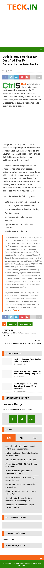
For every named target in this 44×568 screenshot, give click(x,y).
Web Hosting (25, 324)
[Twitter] (22, 419)
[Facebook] (13, 419)
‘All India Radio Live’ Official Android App (21, 460)
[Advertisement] (22, 29)
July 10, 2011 (8, 71)
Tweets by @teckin (9, 539)
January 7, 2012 (21, 364)
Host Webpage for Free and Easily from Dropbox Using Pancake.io (25, 386)
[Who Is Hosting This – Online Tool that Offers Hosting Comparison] (7, 374)
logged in (15, 410)
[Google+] (31, 419)
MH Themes (22, 565)
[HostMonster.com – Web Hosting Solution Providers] (7, 361)
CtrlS (23, 84)
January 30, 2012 (21, 391)
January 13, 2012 (21, 376)
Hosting (12, 324)
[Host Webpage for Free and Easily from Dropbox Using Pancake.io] (7, 386)
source (16, 310)
